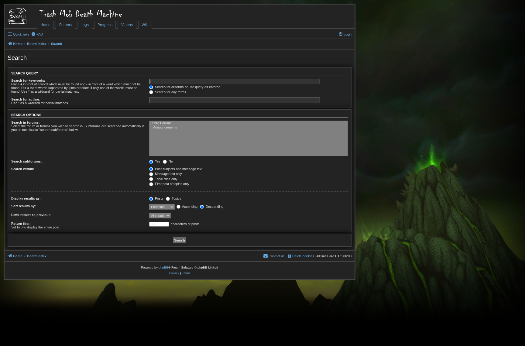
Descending (214, 206)
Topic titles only (165, 179)
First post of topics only (171, 184)
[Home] (21, 17)
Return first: (21, 223)
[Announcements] (248, 127)
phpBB (163, 267)
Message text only (168, 174)
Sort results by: (23, 206)
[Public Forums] (248, 123)
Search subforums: (26, 161)
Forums (65, 25)
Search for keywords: (28, 80)
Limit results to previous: (31, 215)
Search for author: (25, 99)
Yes (157, 161)
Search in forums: (25, 122)
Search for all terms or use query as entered (187, 87)
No (170, 161)
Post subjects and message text (178, 169)
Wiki (145, 25)
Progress (105, 25)
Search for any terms (170, 92)
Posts (158, 198)
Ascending (189, 206)
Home (45, 25)
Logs (85, 25)
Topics (176, 198)
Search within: (22, 169)
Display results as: (26, 198)
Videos (127, 25)
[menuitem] (37, 34)
